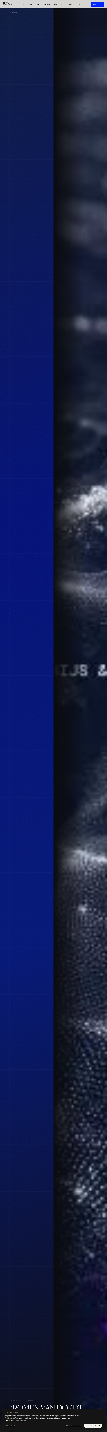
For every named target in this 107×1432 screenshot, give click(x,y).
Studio (21, 4)
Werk (38, 4)
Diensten (47, 4)
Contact (69, 4)
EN (79, 4)
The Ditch (58, 4)
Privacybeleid (21, 1420)
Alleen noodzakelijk (73, 1425)
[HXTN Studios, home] (8, 4)
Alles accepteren (93, 1425)
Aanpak (30, 4)
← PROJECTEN (12, 12)
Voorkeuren (10, 1425)
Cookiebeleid (10, 1420)
